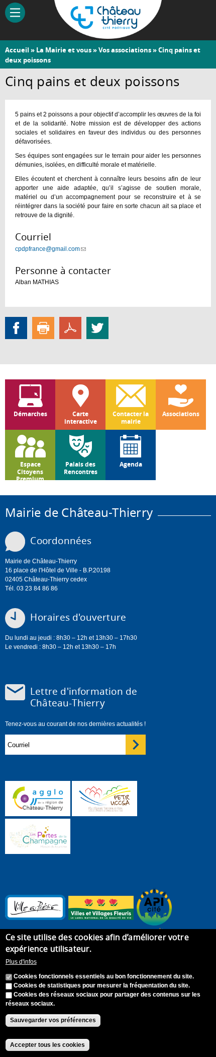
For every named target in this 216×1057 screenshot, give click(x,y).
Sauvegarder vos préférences (53, 1020)
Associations (180, 414)
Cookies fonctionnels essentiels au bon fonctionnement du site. (104, 976)
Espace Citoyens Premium (30, 470)
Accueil (17, 49)
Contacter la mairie (131, 417)
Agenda (131, 464)
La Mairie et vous (63, 49)
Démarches (30, 414)
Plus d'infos (21, 961)
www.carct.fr (37, 798)
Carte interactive (80, 417)
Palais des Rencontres (80, 468)
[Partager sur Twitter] (97, 328)
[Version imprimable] (43, 328)
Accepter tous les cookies (47, 1044)
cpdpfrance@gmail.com (50, 248)
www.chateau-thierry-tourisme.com (37, 836)
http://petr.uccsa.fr (104, 798)
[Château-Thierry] (108, 34)
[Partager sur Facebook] (16, 328)
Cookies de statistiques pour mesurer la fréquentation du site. (102, 985)
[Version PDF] (70, 328)
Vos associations (124, 49)
